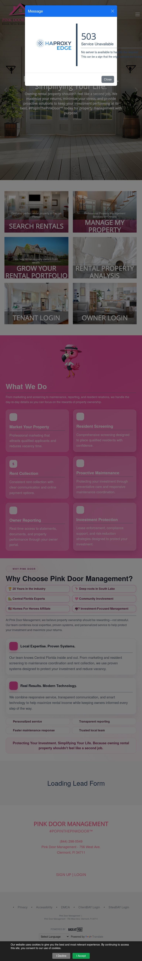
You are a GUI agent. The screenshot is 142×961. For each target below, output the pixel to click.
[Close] (113, 11)
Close (108, 79)
